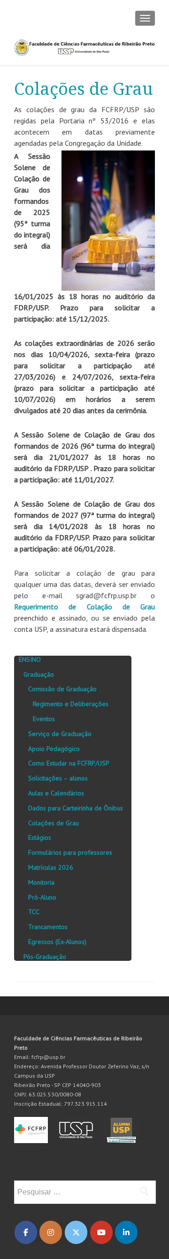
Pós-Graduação (44, 956)
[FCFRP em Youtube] (101, 1232)
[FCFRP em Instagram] (50, 1232)
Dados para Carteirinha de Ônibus (75, 808)
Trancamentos (48, 927)
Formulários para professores (70, 852)
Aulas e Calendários (56, 793)
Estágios (39, 837)
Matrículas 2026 (50, 867)
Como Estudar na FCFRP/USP (68, 763)
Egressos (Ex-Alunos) (57, 941)
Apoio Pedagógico (54, 748)
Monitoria (41, 882)
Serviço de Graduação (60, 734)
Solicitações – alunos (58, 778)
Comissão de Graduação (62, 689)
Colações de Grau (53, 823)
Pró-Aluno (42, 897)
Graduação (38, 674)
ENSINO (30, 659)
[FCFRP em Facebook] (26, 1232)
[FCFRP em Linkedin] (126, 1232)
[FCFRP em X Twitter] (76, 1232)
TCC (33, 912)
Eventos (44, 719)
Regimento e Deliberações (70, 704)
